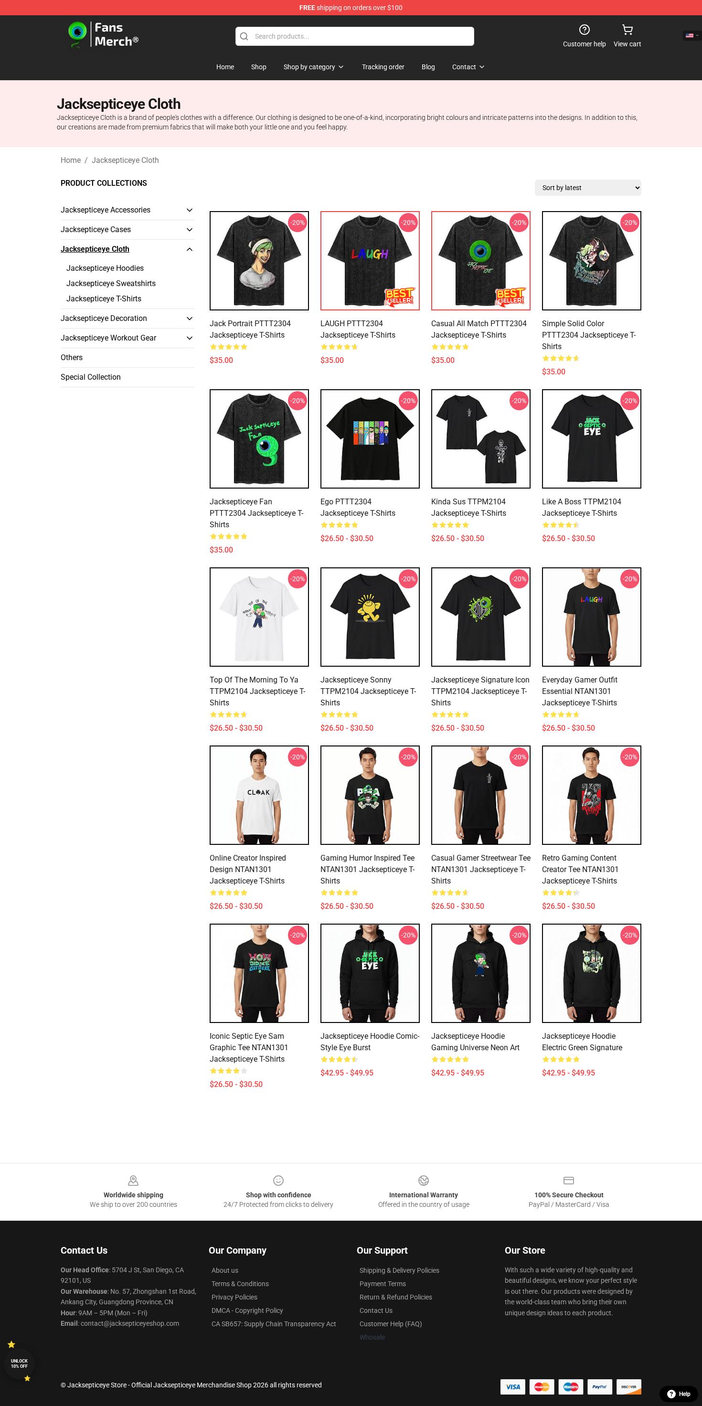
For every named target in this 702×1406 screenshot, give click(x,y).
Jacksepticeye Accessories (105, 209)
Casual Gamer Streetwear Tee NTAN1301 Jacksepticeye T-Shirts (481, 869)
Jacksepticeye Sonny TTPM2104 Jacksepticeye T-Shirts (368, 691)
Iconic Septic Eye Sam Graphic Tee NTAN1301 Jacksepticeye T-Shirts (249, 1048)
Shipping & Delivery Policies (399, 1270)
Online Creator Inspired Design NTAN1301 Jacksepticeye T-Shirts (248, 869)
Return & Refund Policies (396, 1297)
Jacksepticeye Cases (96, 229)
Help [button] (685, 1394)
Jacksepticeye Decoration (104, 318)
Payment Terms (383, 1284)
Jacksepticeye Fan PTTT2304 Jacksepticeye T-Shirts (256, 513)
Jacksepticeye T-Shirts (103, 298)
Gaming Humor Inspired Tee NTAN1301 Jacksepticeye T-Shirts (367, 869)
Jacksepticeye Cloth (125, 160)
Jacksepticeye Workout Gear (108, 337)
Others (72, 357)
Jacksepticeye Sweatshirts (111, 283)
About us (225, 1270)
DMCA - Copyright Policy (247, 1310)
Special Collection (91, 377)
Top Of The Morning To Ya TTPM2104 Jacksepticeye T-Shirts (257, 691)
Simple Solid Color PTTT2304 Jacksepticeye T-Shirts (589, 335)
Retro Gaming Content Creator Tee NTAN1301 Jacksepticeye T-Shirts (580, 869)
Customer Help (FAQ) (391, 1324)
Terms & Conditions (240, 1284)
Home (71, 160)
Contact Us (376, 1310)
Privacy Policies (234, 1297)
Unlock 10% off (19, 1364)
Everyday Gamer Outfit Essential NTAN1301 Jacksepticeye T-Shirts (579, 691)
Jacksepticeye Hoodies (105, 268)
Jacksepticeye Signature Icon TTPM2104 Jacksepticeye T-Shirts (480, 691)
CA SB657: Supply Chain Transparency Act (274, 1324)
